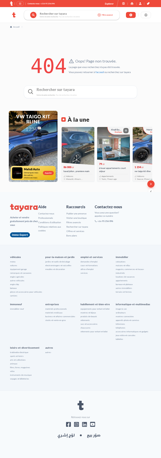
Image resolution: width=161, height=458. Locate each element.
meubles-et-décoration (55, 269)
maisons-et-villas (123, 265)
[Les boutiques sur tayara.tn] (123, 3)
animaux (13, 363)
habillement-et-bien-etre (95, 304)
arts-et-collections (18, 360)
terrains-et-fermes (124, 292)
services (84, 273)
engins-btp (14, 284)
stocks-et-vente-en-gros (55, 320)
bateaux (13, 288)
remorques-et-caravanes (20, 273)
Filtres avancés (73, 222)
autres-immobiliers (124, 288)
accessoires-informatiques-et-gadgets (132, 331)
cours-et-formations (89, 265)
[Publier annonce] (131, 15)
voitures (13, 265)
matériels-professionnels (56, 309)
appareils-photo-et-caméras (127, 320)
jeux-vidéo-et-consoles (125, 335)
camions (13, 295)
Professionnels (45, 218)
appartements (122, 280)
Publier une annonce (76, 213)
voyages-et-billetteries (19, 379)
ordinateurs (121, 312)
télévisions (120, 324)
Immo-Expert (20, 234)
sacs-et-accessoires (88, 324)
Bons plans (71, 235)
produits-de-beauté (88, 316)
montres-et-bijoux (88, 312)
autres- (48, 352)
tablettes (119, 339)
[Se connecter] (146, 15)
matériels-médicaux (53, 312)
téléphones (120, 328)
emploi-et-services (91, 256)
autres (49, 347)
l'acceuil (99, 72)
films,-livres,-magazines (20, 367)
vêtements (85, 320)
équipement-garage (18, 269)
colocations (120, 261)
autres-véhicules (17, 280)
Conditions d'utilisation (49, 222)
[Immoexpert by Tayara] (132, 3)
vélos (12, 371)
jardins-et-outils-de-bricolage (57, 261)
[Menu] (20, 3)
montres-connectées (125, 316)
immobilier (122, 256)
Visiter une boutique (76, 218)
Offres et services (75, 231)
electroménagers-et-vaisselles (58, 265)
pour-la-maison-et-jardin (60, 256)
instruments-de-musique (21, 375)
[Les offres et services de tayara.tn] (148, 3)
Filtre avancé (107, 15)
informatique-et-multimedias (133, 304)
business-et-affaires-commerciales (60, 316)
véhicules (15, 256)
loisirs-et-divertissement (24, 347)
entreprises (52, 304)
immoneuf (16, 304)
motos (13, 261)
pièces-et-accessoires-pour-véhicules (26, 292)
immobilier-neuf (17, 309)
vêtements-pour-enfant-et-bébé (94, 331)
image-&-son (121, 309)
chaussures (85, 328)
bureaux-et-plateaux (124, 284)
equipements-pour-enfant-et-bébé (95, 309)
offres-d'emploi (87, 269)
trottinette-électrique (19, 352)
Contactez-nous (46, 213)
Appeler (48, 173)
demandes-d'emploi (88, 261)
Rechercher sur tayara (77, 226)
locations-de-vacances (125, 277)
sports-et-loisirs (17, 356)
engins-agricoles (17, 277)
